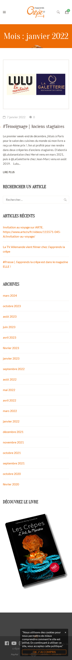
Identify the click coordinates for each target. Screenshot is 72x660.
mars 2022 (10, 411)
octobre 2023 (12, 306)
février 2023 (11, 348)
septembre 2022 (14, 369)
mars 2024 (10, 295)
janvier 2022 (11, 421)
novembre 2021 (13, 442)
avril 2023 (9, 337)
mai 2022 (9, 390)
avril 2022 (9, 400)
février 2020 (11, 484)
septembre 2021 (14, 463)
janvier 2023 (11, 358)
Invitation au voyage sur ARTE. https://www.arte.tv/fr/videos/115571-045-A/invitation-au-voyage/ (32, 231)
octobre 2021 (12, 452)
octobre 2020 (12, 473)
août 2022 (10, 379)
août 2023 (10, 316)
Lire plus (9, 172)
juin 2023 (9, 327)
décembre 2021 (13, 432)
